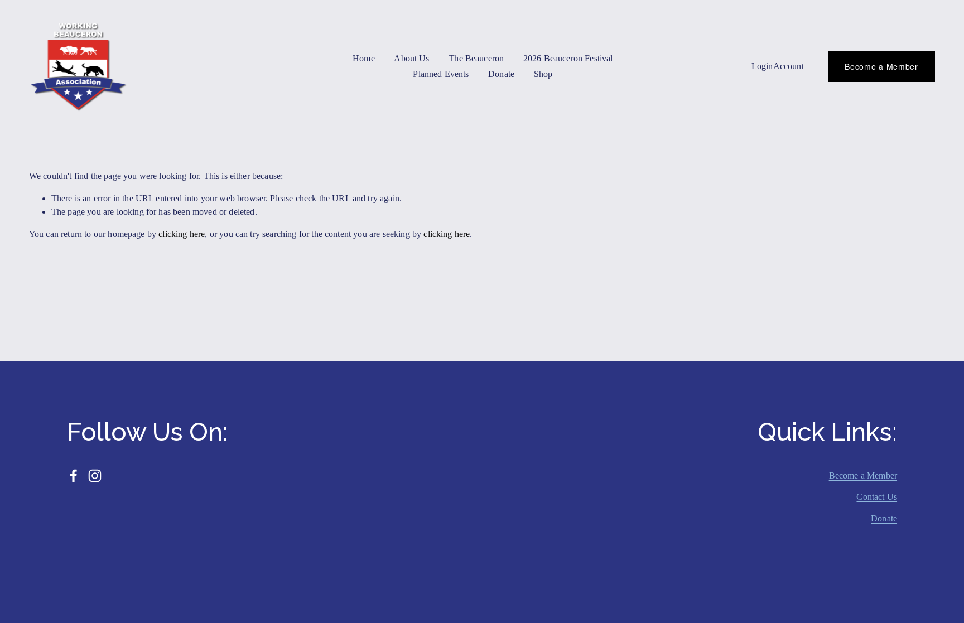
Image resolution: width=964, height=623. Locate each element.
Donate (884, 518)
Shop (543, 74)
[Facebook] (73, 475)
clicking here (181, 234)
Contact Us (876, 496)
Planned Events (441, 74)
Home (364, 58)
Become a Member (881, 66)
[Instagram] (95, 475)
